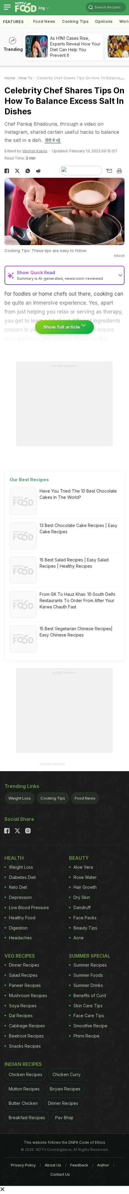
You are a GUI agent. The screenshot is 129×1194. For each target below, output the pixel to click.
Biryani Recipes (65, 1088)
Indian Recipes (23, 1064)
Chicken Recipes (25, 1074)
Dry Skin (82, 897)
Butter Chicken (23, 1103)
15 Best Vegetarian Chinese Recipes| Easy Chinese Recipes (76, 631)
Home (9, 78)
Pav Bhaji (64, 1117)
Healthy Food (22, 917)
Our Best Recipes (29, 479)
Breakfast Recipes (27, 1117)
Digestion (18, 927)
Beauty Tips (85, 927)
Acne (79, 937)
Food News (44, 21)
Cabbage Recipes (27, 1025)
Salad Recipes (23, 975)
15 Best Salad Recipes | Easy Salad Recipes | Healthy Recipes (74, 563)
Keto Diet (18, 887)
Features (13, 21)
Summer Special (89, 956)
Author (103, 1165)
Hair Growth (85, 887)
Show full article (62, 327)
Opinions (104, 21)
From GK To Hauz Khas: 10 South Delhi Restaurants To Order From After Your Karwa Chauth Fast (77, 600)
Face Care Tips (89, 1015)
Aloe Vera (83, 867)
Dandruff (82, 907)
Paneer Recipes (25, 985)
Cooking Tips (52, 798)
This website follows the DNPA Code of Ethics (64, 1142)
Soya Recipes (23, 1005)
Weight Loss (19, 798)
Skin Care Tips (88, 1005)
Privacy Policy (23, 1165)
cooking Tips (75, 21)
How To (25, 78)
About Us (53, 1165)
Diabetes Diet (22, 877)
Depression (20, 897)
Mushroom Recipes (28, 995)
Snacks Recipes (25, 1046)
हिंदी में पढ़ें (52, 140)
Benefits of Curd (90, 995)
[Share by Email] (109, 171)
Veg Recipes (19, 956)
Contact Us (60, 1174)
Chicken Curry (66, 1074)
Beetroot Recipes (26, 1035)
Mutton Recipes (24, 1088)
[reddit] (38, 171)
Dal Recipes (21, 1015)
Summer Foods (88, 975)
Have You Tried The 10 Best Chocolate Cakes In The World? (78, 494)
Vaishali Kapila (34, 151)
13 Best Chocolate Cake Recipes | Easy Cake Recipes (78, 528)
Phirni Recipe (87, 1035)
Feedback (79, 1165)
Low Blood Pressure (29, 907)
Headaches (20, 937)
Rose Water (85, 877)
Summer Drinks (88, 985)
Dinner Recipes (24, 964)
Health (14, 858)
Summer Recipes (90, 964)
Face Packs (85, 917)
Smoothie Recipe (90, 1025)
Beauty (79, 858)
